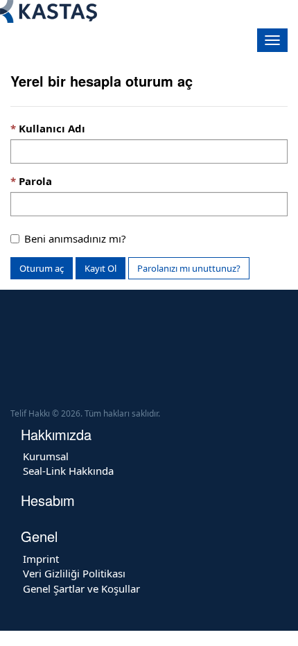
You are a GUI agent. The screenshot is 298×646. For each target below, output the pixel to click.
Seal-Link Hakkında (68, 471)
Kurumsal (46, 456)
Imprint (41, 559)
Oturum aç (41, 268)
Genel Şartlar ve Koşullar (81, 588)
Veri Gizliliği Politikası (74, 573)
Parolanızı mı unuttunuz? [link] (188, 268)
